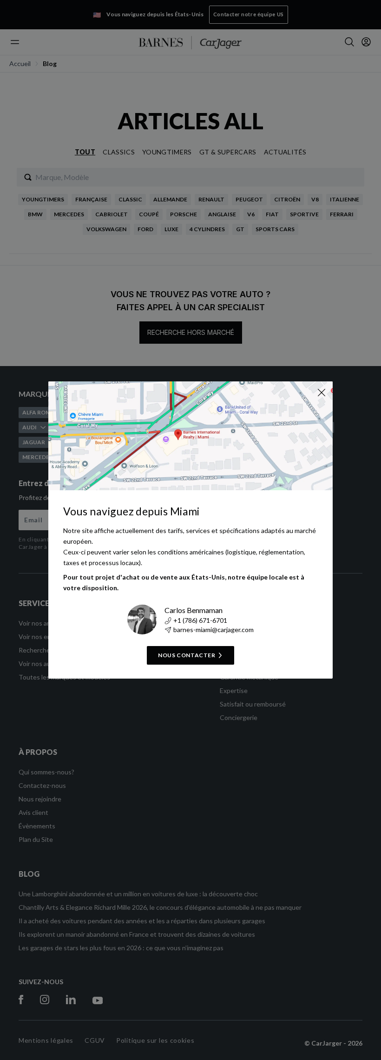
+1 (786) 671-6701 (200, 620)
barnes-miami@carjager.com (213, 629)
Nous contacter (186, 655)
